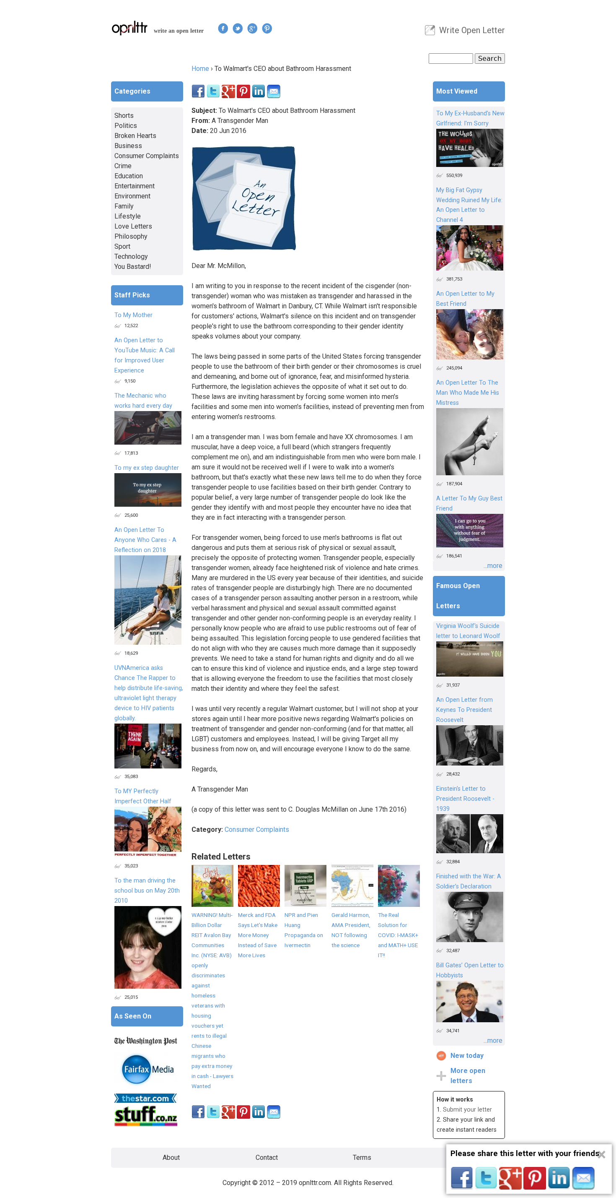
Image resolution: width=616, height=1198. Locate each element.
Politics (125, 126)
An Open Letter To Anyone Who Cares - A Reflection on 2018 (145, 540)
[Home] (130, 28)
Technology (131, 256)
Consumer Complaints (257, 829)
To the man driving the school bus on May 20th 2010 (147, 890)
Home (200, 69)
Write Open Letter (472, 30)
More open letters (467, 1076)
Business (128, 146)
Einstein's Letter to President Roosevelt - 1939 (465, 799)
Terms (362, 1158)
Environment (132, 196)
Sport (122, 246)
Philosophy (131, 236)
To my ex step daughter (146, 467)
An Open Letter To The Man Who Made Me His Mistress (467, 392)
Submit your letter (467, 1109)
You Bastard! (132, 267)
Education (128, 176)
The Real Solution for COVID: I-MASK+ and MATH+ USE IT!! (398, 935)
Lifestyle (127, 216)
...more (493, 566)
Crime (123, 166)
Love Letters (133, 226)
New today (467, 1056)
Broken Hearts (135, 136)
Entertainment (134, 186)
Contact (267, 1158)
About (171, 1158)
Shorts (124, 116)
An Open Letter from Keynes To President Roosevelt (464, 710)
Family (124, 206)
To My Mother (133, 315)
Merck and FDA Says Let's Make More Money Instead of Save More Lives (257, 935)
